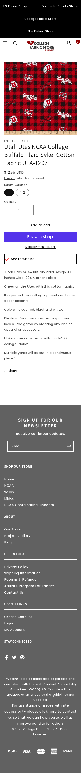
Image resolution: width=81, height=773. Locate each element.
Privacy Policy (16, 566)
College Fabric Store (40, 19)
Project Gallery (17, 535)
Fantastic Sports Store (60, 6)
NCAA (9, 485)
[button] (5, 43)
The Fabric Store (40, 31)
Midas (9, 498)
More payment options (40, 247)
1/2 (22, 192)
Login (8, 623)
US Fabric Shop (15, 6)
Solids (9, 492)
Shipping (9, 178)
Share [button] (12, 371)
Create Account (18, 616)
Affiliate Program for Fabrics (29, 586)
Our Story (12, 529)
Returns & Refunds (20, 579)
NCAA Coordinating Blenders (29, 505)
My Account (14, 629)
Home (9, 479)
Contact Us (14, 592)
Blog (8, 542)
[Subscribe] (69, 446)
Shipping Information (22, 573)
